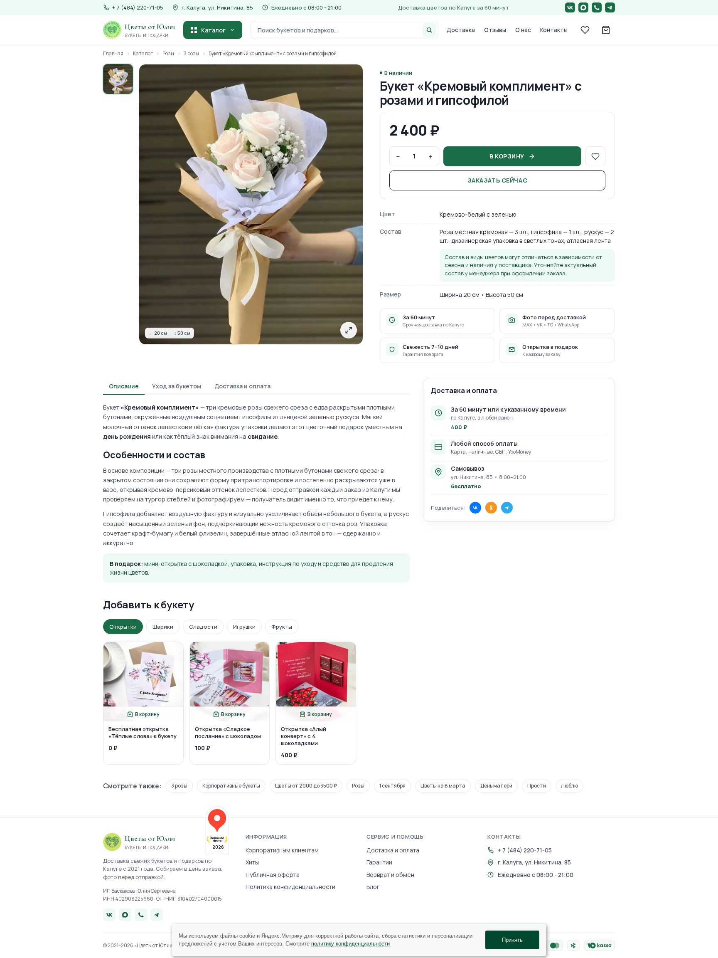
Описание (124, 386)
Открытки (123, 626)
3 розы (191, 53)
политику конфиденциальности (350, 944)
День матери (496, 785)
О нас (523, 30)
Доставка (461, 30)
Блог (372, 887)
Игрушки (244, 626)
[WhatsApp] (597, 7)
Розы (168, 53)
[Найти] (429, 30)
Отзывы (495, 30)
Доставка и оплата (242, 386)
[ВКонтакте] (570, 7)
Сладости (203, 626)
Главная (113, 53)
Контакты (554, 30)
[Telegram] (610, 7)
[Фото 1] (118, 79)
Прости (536, 785)
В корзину (506, 156)
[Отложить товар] (595, 156)
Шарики (162, 626)
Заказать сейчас (497, 180)
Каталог (213, 30)
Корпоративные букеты (231, 785)
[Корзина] (606, 30)
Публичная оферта (273, 875)
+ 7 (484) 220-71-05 (525, 850)
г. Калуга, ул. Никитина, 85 (217, 7)
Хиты (252, 862)
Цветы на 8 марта (442, 785)
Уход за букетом (176, 386)
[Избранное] (585, 30)
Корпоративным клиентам (282, 850)
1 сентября (392, 785)
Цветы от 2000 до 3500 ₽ (306, 785)
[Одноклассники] (491, 508)
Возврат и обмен (390, 875)
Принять (512, 940)
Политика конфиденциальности (290, 887)
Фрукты (281, 626)
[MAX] (583, 7)
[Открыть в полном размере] (348, 330)
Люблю (569, 785)
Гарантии (379, 862)
